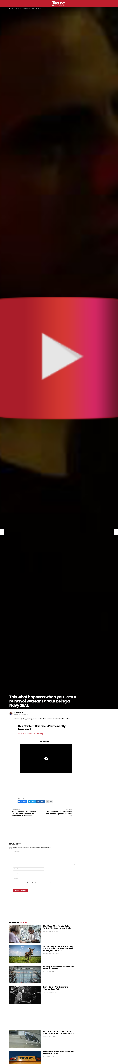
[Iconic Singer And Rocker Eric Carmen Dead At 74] (25, 995)
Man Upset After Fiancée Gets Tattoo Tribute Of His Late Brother (57, 927)
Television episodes (37, 718)
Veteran (68, 718)
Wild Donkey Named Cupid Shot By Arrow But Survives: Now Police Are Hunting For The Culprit (58, 948)
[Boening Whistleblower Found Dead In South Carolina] (25, 974)
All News (23, 922)
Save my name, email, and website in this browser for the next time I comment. (37, 883)
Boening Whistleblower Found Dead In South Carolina (58, 967)
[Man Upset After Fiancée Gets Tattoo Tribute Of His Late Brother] (25, 934)
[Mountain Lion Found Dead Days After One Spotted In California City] (25, 1039)
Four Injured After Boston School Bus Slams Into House (58, 1052)
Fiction (23, 718)
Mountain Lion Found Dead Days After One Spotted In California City (58, 1032)
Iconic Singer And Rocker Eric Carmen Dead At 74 (55, 988)
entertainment (17, 718)
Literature (29, 718)
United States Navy (47, 718)
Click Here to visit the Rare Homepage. (31, 734)
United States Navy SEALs (59, 718)
